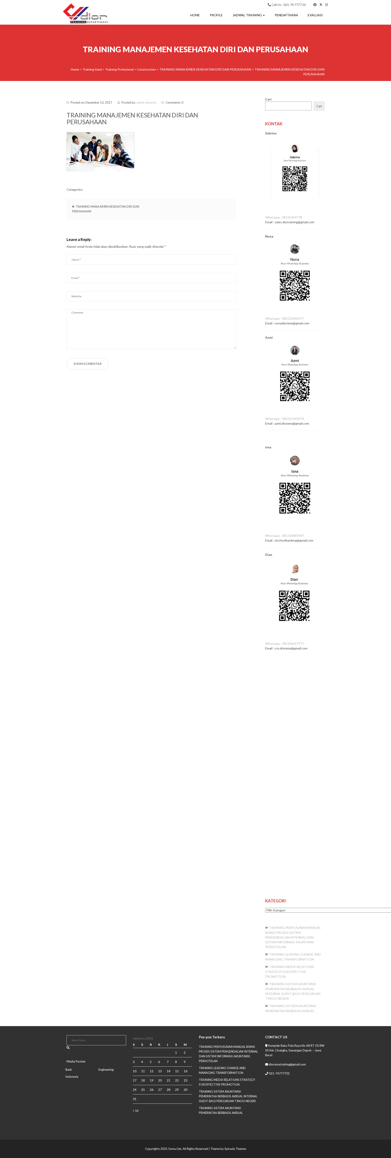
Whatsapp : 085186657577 (284, 643)
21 (168, 1080)
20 (160, 1080)
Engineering (106, 1069)
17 (134, 1080)
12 (151, 1071)
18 (143, 1080)
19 (151, 1080)
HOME (195, 15)
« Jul (135, 1110)
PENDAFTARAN (286, 15)
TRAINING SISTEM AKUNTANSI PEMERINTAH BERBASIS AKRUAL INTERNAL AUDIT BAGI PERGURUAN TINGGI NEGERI (228, 1096)
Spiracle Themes (235, 1149)
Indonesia (71, 1076)
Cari (268, 99)
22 (177, 1080)
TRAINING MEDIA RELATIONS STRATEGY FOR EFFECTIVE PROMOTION (289, 971)
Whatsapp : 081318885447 (284, 535)
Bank (68, 1069)
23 (185, 1080)
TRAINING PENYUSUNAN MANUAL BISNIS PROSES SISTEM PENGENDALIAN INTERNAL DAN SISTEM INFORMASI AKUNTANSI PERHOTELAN (293, 937)
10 (134, 1071)
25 (143, 1089)
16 (185, 1071)
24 (134, 1089)
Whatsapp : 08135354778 (283, 217)
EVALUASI (315, 15)
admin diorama (146, 102)
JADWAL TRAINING (247, 15)
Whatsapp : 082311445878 (284, 419)
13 (160, 1071)
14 (168, 1071)
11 (143, 1071)
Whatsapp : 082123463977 (284, 318)
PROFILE (216, 15)
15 (177, 1071)
